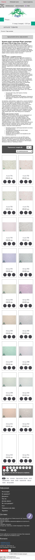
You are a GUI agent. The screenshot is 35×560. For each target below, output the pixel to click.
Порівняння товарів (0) (15, 147)
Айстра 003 (9, 300)
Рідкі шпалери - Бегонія (21, 478)
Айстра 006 (25, 331)
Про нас (4, 498)
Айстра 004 (25, 300)
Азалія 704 (26, 207)
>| (15, 470)
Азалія (12, 480)
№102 (30, 478)
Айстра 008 (25, 362)
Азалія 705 (9, 238)
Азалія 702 (26, 176)
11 (7, 470)
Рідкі (8, 478)
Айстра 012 (25, 424)
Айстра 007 (9, 362)
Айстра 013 (9, 455)
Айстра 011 (9, 424)
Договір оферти (6, 501)
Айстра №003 (10, 482)
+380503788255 (5, 544)
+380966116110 (5, 542)
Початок (3, 31)
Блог (3, 505)
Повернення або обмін (8, 508)
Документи (5, 496)
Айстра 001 (9, 269)
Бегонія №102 (6, 480)
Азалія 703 (9, 207)
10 (4, 470)
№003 (4, 482)
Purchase (2, 559)
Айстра (29, 480)
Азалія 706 (26, 238)
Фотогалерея (5, 491)
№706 (16, 480)
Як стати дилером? (7, 503)
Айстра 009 (9, 393)
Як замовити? (6, 494)
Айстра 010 (25, 393)
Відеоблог (5, 510)
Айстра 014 (25, 455)
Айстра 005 (9, 331)
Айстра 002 (25, 269)
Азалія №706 (23, 480)
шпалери (12, 478)
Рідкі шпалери (9, 31)
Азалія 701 (9, 176)
